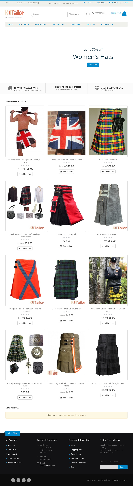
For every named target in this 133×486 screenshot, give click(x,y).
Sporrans (75, 24)
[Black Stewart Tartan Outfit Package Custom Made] (25, 206)
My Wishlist (113, 3)
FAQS (73, 445)
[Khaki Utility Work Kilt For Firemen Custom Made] (66, 355)
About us (11, 445)
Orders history (13, 458)
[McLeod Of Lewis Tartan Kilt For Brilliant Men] (108, 280)
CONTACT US (116, 13)
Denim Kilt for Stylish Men (108, 234)
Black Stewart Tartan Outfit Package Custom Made (25, 235)
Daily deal (101, 3)
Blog (72, 467)
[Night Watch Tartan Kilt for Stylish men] (108, 355)
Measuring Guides (78, 458)
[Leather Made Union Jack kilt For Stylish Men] (25, 131)
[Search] (86, 14)
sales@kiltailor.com (47, 465)
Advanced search (15, 462)
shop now (93, 64)
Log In (125, 3)
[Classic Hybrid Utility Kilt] (66, 206)
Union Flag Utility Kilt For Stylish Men (66, 159)
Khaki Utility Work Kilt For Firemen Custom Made (66, 384)
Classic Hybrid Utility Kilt (66, 234)
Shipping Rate (76, 449)
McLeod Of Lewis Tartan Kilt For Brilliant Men (108, 309)
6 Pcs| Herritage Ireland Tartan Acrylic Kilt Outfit (24, 384)
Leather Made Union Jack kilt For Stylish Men (25, 160)
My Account (87, 3)
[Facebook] (13, 480)
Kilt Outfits (58, 24)
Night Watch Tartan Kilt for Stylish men (108, 383)
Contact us (12, 449)
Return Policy (76, 454)
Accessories (106, 24)
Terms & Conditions (78, 462)
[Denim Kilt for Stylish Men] (108, 206)
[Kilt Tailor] (14, 12)
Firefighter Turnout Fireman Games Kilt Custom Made (24, 309)
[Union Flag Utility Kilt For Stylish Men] (66, 131)
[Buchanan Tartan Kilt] (108, 131)
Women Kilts (40, 24)
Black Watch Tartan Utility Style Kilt (66, 308)
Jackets (90, 24)
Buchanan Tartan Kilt (108, 159)
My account (12, 454)
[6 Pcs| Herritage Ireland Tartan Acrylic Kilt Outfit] (25, 355)
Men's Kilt (22, 24)
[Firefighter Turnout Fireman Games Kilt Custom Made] (25, 280)
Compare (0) (34, 3)
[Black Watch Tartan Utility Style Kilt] (66, 280)
